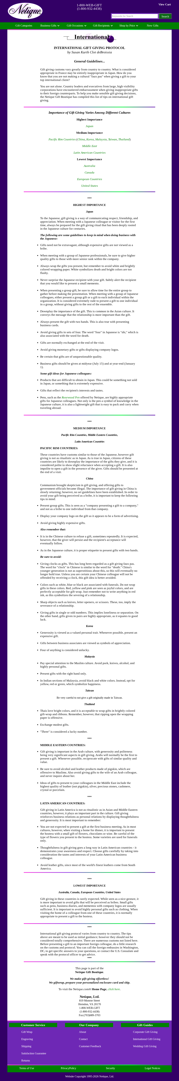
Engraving (27, 1039)
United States (89, 185)
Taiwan (112, 139)
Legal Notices (152, 1068)
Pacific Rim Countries (62, 139)
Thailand (124, 139)
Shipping (26, 1046)
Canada (89, 172)
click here (114, 989)
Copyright (80, 1076)
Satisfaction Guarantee (33, 1053)
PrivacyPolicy (68, 1068)
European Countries (89, 179)
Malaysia (101, 139)
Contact (83, 1039)
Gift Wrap (26, 1031)
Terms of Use (26, 1068)
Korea (90, 139)
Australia (89, 166)
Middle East (89, 146)
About (82, 1031)
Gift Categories (23, 25)
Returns (25, 1060)
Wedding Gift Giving (144, 1046)
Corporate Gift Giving (145, 1031)
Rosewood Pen (71, 397)
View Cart (165, 4)
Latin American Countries (90, 152)
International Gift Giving (146, 1039)
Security (110, 1068)
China (81, 139)
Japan (89, 126)
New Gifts (152, 25)
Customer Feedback (90, 1046)
